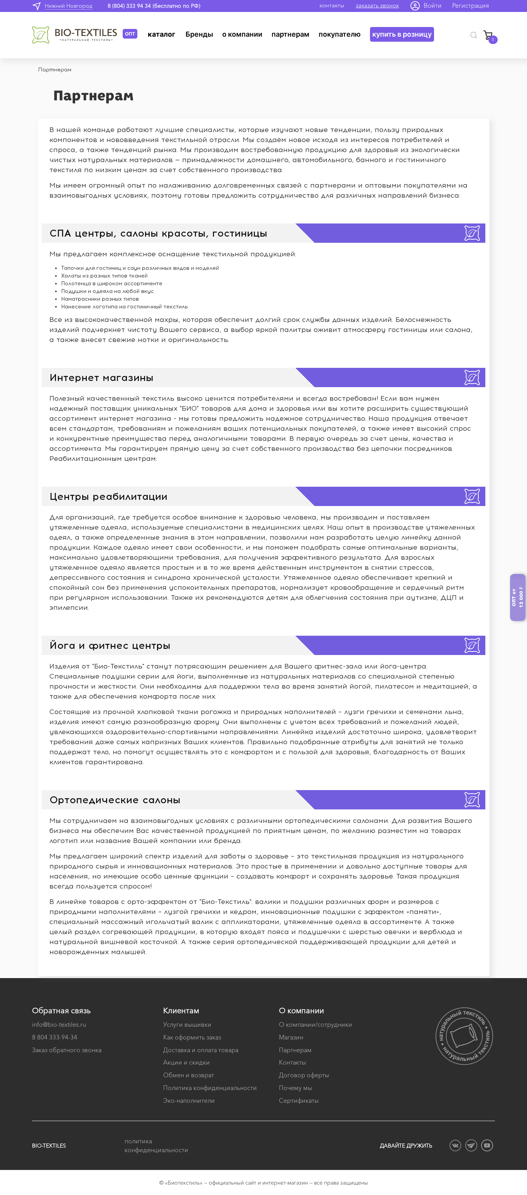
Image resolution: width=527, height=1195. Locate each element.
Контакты (292, 1062)
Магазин (291, 1037)
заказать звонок (377, 5)
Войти (433, 5)
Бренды (199, 34)
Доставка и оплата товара (200, 1050)
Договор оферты (304, 1075)
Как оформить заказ (192, 1037)
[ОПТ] (77, 35)
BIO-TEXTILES (49, 1145)
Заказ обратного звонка (66, 1050)
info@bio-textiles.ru (59, 1024)
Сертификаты (299, 1100)
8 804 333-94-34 (54, 1037)
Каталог (161, 34)
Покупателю (340, 34)
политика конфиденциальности (155, 1145)
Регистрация (470, 5)
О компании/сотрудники (315, 1024)
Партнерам (290, 34)
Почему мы (295, 1088)
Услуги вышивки (187, 1024)
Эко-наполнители (189, 1100)
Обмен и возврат (188, 1075)
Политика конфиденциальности (210, 1088)
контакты (331, 5)
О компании (242, 34)
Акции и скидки (186, 1062)
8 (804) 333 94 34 (129, 5)
